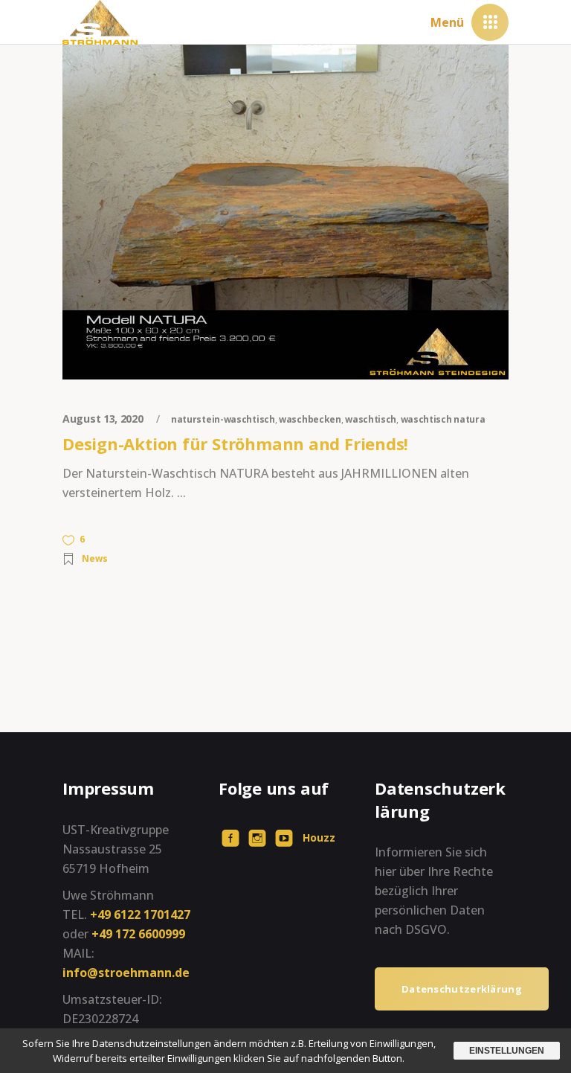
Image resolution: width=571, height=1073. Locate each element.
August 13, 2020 (104, 418)
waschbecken (310, 419)
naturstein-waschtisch (223, 419)
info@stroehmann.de (126, 972)
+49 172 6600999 (138, 934)
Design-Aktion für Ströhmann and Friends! (235, 443)
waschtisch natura (443, 419)
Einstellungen (506, 1050)
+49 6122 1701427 (140, 914)
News (95, 558)
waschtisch (370, 419)
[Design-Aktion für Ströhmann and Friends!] (285, 212)
